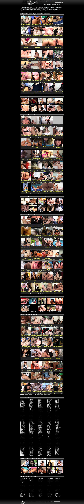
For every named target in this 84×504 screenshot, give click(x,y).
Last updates (49, 4)
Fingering (30, 449)
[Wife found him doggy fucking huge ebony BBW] (26, 268)
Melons (48, 401)
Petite (47, 428)
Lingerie (39, 450)
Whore (56, 448)
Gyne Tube (42, 304)
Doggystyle (30, 429)
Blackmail (21, 432)
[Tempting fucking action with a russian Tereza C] (47, 268)
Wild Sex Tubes (33, 211)
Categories (58, 4)
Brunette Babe (60, 7)
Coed (30, 406)
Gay (38, 408)
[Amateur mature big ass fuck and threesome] (26, 123)
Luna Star (47, 10)
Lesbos (57, 480)
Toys (56, 431)
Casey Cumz (56, 10)
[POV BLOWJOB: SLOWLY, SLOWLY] (47, 168)
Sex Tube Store (51, 311)
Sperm (56, 409)
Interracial (39, 432)
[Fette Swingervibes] (58, 79)
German (39, 409)
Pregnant (48, 435)
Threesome (56, 427)
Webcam (56, 445)
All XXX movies (33, 104)
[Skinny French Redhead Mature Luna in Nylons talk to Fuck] (47, 179)
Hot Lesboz (48, 491)
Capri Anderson (49, 9)
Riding (47, 446)
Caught (21, 451)
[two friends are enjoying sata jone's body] (36, 379)
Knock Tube (50, 304)
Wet (55, 447)
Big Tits (21, 427)
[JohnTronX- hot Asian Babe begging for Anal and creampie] (36, 46)
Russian (48, 448)
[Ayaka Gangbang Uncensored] (36, 390)
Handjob (39, 419)
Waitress (56, 444)
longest (30, 13)
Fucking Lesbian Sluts (50, 479)
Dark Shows (24, 473)
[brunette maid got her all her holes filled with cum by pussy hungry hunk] (58, 68)
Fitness (30, 453)
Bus (20, 445)
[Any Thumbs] (26, 5)
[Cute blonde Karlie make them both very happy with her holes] (47, 379)
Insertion (39, 431)
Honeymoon (39, 424)
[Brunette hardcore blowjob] (58, 257)
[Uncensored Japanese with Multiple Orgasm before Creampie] (26, 179)
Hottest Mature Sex (50, 492)
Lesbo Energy (49, 496)
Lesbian (39, 448)
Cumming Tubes (41, 490)
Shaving (48, 454)
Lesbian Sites (49, 495)
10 (48, 13)
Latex (38, 444)
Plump (47, 431)
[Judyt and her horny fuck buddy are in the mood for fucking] (58, 279)
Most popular (45, 4)
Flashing (30, 454)
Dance (30, 421)
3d (20, 399)
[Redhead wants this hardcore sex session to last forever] (36, 134)
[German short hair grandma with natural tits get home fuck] (26, 234)
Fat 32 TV (40, 493)
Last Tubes (42, 111)
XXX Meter (57, 493)
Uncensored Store (50, 204)
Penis (47, 426)
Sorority (56, 406)
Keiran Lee (29, 9)
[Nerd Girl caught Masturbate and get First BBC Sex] (47, 46)
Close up (30, 402)
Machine (39, 452)
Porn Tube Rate (59, 304)
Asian (21, 410)
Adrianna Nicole (34, 9)
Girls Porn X (57, 494)
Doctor (30, 428)
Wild (55, 450)
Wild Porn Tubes (24, 211)
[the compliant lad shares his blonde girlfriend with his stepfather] (36, 157)
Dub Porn (24, 111)
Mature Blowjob (24, 8)
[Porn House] (58, 123)
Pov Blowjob (27, 7)
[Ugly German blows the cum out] (36, 268)
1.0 (27, 26)
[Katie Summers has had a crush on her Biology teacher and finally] (47, 290)
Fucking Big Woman (50, 478)
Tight (56, 428)
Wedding (56, 446)
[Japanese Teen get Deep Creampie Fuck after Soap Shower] (58, 46)
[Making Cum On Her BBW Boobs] (36, 79)
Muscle (48, 409)
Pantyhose (48, 424)
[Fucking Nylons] (58, 223)
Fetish (30, 447)
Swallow (56, 418)
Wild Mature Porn (58, 492)
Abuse (59, 501)
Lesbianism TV (49, 493)
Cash (21, 449)
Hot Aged (48, 490)
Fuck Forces (59, 111)
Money (47, 406)
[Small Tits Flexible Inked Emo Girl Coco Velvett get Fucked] (36, 257)
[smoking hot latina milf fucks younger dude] (26, 223)
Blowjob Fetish (49, 7)
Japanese (39, 435)
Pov (47, 434)
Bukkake (21, 444)
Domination (30, 431)
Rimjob (47, 447)
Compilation (30, 409)
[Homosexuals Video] (58, 23)
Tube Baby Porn (24, 466)
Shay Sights (38, 9)
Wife (55, 449)
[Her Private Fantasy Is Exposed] (26, 157)
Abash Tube (50, 211)
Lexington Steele (51, 10)
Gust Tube (33, 304)
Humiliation (39, 427)
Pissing (48, 430)
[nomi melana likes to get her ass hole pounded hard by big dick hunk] (58, 368)
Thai (55, 426)
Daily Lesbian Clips (41, 492)
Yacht (56, 452)
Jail (38, 434)
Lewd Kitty (57, 481)
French (39, 403)
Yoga (56, 453)
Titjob (56, 429)
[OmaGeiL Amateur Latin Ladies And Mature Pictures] (26, 257)
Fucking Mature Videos (50, 482)
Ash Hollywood (43, 9)
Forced (39, 401)
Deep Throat (31, 423)
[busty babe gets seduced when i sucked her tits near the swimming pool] (47, 79)
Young (56, 454)
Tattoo (56, 422)
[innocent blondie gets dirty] (26, 368)
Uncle (56, 436)
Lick (38, 449)
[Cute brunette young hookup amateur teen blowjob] (26, 46)
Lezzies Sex (57, 482)
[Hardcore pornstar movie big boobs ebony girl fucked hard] (47, 68)
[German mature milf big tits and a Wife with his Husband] (47, 57)
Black (21, 431)
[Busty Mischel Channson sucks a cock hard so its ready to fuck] (58, 290)
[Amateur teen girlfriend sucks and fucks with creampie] (26, 334)
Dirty (29, 427)
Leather (39, 446)
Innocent (39, 430)
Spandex (56, 407)
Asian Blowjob (38, 7)
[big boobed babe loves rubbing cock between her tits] (58, 334)
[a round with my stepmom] (47, 368)
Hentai (39, 421)
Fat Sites (40, 494)
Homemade (39, 423)
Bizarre (21, 430)
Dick (29, 425)
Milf (47, 403)
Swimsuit (56, 419)
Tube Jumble (42, 204)
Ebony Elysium (51, 473)
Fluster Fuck (33, 111)
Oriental (48, 420)
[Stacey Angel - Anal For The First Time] (26, 57)
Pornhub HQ (50, 111)
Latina (39, 445)
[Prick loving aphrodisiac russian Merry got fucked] (36, 323)
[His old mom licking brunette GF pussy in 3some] (26, 68)
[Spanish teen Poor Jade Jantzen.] (58, 390)
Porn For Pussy (58, 495)
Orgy (47, 419)
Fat (29, 444)
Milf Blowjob (23, 7)
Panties (48, 423)
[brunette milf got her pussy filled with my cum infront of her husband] (58, 134)
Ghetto (39, 410)
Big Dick (21, 426)
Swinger (56, 420)
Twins (56, 434)
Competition (30, 408)
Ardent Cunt (50, 104)
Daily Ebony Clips (59, 466)
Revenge (48, 445)
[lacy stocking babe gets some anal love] (47, 223)
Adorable (21, 401)
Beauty (21, 421)
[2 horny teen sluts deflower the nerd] (47, 234)
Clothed (30, 403)
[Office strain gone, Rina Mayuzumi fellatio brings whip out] (36, 234)
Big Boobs (21, 423)
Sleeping (56, 403)
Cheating (21, 454)
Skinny (56, 401)
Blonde (21, 434)
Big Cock (21, 425)
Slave (56, 402)
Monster (48, 407)
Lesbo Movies (58, 478)
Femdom (30, 446)
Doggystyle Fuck (35, 8)
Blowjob (21, 435)
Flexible (30, 455)
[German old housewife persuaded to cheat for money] (47, 390)
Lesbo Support (58, 479)
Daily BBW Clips (41, 491)
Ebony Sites (40, 481)
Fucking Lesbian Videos (50, 480)
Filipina (30, 448)
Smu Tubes (59, 311)
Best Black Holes (42, 466)
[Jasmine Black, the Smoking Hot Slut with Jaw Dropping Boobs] (47, 157)
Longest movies (53, 4)
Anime (21, 407)
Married (39, 454)
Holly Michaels (42, 10)
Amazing (21, 404)
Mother (48, 408)
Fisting (30, 452)
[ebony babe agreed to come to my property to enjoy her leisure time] (58, 234)
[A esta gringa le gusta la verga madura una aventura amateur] (36, 279)
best (22, 13)
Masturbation (48, 399)
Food (38, 399)
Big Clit (21, 424)
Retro (47, 444)
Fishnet (30, 451)
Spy (55, 410)
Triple (56, 433)
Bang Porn (59, 104)
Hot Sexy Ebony (41, 482)
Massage (39, 455)
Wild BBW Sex (58, 491)
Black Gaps (50, 466)
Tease (56, 424)
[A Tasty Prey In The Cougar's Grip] (36, 179)
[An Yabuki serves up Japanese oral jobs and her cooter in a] (47, 323)
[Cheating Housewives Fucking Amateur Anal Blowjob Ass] (47, 334)
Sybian (56, 421)
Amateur (21, 403)
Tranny (56, 432)
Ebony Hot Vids (41, 478)
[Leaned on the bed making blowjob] (36, 68)
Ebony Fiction (59, 473)
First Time (30, 450)
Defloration (30, 424)
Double (30, 432)
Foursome (39, 402)
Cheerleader (22, 455)
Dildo (30, 426)
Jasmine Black (28, 10)
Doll (29, 430)
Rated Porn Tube (33, 311)
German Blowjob (46, 8)
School (47, 449)
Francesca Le (33, 10)
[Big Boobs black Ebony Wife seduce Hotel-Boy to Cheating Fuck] (36, 290)
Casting (21, 450)
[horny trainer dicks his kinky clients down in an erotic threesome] (36, 23)
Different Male (41, 495)
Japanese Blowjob (54, 7)
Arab (21, 409)
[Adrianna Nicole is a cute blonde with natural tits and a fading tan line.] (26, 134)
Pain (47, 422)
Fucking (39, 404)
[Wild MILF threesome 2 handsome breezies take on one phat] (47, 23)
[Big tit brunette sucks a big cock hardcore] (26, 23)
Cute (29, 418)
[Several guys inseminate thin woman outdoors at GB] (58, 57)
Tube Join (42, 104)
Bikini (21, 428)
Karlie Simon (58, 9)
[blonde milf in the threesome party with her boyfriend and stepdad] (36, 123)
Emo (29, 435)
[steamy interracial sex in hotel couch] (26, 79)
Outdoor (48, 421)
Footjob (39, 400)
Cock (30, 405)
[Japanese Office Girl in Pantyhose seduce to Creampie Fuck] (26, 290)
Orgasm (48, 418)
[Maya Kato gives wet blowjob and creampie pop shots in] (47, 279)
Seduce (48, 452)
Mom (47, 405)
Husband (39, 428)
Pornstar (48, 433)
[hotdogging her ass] (58, 179)
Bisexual (21, 429)
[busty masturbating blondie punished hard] (47, 123)
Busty (21, 446)
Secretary (48, 451)
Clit (29, 401)
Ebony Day (41, 473)
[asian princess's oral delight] (26, 379)
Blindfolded (21, 433)
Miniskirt (48, 404)
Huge (38, 426)
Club (29, 404)
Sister (56, 400)
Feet (29, 445)
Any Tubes (24, 304)
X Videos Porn (58, 496)
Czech (30, 419)
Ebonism (33, 473)
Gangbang (39, 407)
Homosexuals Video (24, 104)
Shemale (48, 455)
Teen (56, 425)
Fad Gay (40, 496)
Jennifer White (61, 10)
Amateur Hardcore (43, 7)
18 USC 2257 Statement (56, 501)
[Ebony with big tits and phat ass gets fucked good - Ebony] (36, 57)
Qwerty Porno (33, 204)
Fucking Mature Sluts (50, 481)
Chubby (30, 399)
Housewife (39, 425)
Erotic (30, 436)
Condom (30, 410)
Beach (21, 420)
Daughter (30, 422)
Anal (21, 406)
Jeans (39, 436)
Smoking (56, 404)
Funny (39, 405)
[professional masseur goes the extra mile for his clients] (58, 168)
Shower (56, 399)
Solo (55, 405)
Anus (21, 408)
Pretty (47, 436)
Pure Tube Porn (24, 311)
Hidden (39, 422)
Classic (30, 400)
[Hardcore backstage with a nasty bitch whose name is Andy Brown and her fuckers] (36, 334)
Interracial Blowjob (32, 7)
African (21, 402)
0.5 (27, 26)
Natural (48, 410)
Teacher (56, 423)
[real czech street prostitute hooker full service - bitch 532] (36, 168)
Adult (59, 211)
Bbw (21, 418)
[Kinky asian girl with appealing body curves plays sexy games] (26, 279)
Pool (47, 432)
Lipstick (39, 451)
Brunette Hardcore (29, 8)
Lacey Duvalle (23, 10)
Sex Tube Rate (42, 311)
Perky (47, 427)
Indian (39, 429)
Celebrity (21, 452)
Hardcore (39, 420)
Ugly (55, 435)
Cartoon (21, 448)
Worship (56, 451)
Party (47, 425)
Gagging (39, 406)
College (30, 407)
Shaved (48, 453)
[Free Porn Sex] (58, 323)
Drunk (30, 433)
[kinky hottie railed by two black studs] (58, 268)
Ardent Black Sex (33, 466)
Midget (47, 402)
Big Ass (21, 422)
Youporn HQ (42, 211)
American (21, 405)
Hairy (38, 418)
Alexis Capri (37, 10)
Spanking (56, 408)
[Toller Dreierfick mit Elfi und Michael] (36, 223)
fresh (26, 13)
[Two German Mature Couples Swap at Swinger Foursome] (47, 257)
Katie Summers (54, 9)
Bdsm (21, 419)
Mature (48, 400)
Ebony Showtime (41, 480)
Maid (38, 453)
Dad (29, 420)
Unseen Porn (59, 204)
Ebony (30, 434)
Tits (55, 430)
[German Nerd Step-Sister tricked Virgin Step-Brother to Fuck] (36, 368)
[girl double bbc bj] (58, 379)
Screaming (48, 450)
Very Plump (57, 490)
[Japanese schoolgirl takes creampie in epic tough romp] (26, 390)
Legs (38, 447)
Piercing (48, 429)
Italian (39, 433)
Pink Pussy (25, 9)
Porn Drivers (24, 204)
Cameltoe (21, 447)
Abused (21, 400)
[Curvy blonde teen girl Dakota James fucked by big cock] (47, 134)
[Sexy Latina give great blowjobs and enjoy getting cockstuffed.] (26, 323)
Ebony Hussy (40, 479)
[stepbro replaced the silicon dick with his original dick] (58, 157)
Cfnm (21, 453)
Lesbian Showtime (49, 494)
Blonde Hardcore (40, 8)
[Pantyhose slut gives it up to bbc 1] (26, 168)
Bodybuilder (22, 436)
